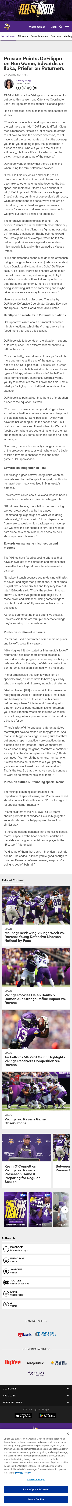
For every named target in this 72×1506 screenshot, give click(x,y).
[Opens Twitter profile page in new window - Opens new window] (24, 88)
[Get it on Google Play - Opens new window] (47, 1417)
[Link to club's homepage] (7, 25)
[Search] (60, 26)
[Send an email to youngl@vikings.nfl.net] (35, 88)
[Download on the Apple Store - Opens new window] (23, 1416)
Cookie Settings (36, 1479)
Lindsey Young (23, 80)
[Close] (68, 1433)
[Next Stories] (64, 1209)
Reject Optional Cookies (36, 1489)
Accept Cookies (36, 1499)
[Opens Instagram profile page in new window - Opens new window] (29, 88)
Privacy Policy (23, 1472)
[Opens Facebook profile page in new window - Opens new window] (18, 88)
